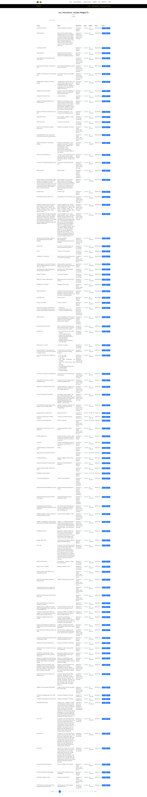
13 (80, 791)
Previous (52, 791)
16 (87, 791)
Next (95, 791)
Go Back (73, 16)
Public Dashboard (95, 6)
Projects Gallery (87, 2)
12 (78, 791)
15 (85, 791)
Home (70, 2)
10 (73, 791)
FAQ (99, 2)
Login (109, 2)
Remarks (103, 28)
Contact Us (104, 2)
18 (92, 791)
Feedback (95, 2)
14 (82, 791)
